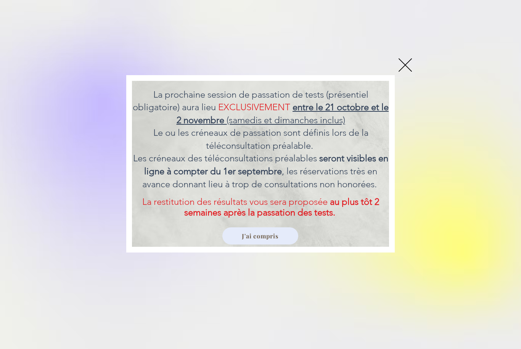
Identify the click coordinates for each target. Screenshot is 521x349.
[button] (405, 65)
